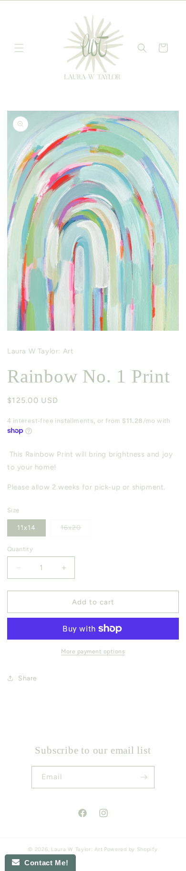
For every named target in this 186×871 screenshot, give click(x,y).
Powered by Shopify (131, 849)
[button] (19, 48)
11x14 (26, 528)
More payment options (93, 651)
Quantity (20, 549)
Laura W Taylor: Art (77, 849)
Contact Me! (44, 863)
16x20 (76, 529)
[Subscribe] (143, 777)
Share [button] (27, 678)
